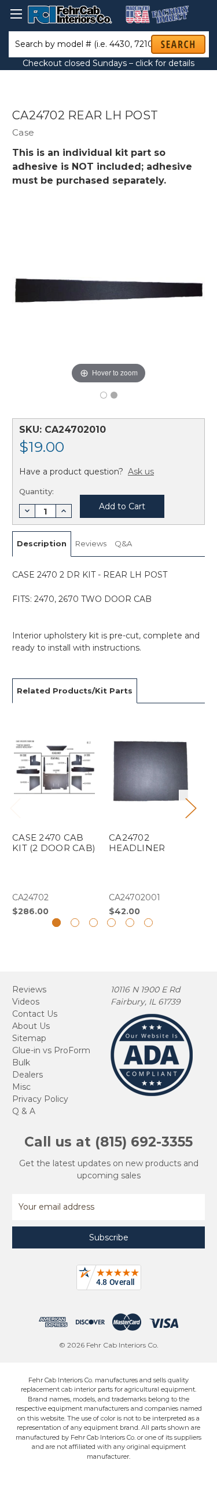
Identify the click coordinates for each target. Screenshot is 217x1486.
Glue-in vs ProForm (51, 1050)
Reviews (90, 543)
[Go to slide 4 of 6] (111, 922)
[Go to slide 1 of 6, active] (56, 922)
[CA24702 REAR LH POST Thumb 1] (114, 395)
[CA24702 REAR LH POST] (103, 395)
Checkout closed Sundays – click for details (108, 63)
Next (190, 808)
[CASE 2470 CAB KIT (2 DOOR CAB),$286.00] (54, 816)
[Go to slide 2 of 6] (75, 922)
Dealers (27, 1074)
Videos (25, 1001)
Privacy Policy (40, 1099)
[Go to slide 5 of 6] (130, 922)
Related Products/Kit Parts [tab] (75, 690)
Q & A (23, 1111)
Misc (21, 1087)
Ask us (141, 471)
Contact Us (34, 1014)
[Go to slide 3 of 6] (93, 922)
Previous (15, 808)
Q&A (123, 543)
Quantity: (36, 491)
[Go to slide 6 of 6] (148, 922)
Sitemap (29, 1038)
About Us (31, 1026)
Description (42, 543)
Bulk (21, 1062)
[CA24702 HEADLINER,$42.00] (151, 816)
